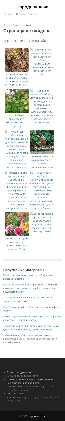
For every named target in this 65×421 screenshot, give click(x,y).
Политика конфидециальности (23, 382)
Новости (20, 13)
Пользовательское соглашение (36, 379)
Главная (7, 13)
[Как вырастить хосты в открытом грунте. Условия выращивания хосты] (42, 152)
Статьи (33, 13)
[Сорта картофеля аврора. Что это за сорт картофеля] (42, 220)
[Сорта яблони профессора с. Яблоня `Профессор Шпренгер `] (17, 111)
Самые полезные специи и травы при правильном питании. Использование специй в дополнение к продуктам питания (30, 288)
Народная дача (32, 7)
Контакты (12, 379)
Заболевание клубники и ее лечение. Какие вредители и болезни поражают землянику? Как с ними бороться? (30, 339)
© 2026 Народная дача (19, 372)
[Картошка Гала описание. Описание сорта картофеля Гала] (42, 60)
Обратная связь (15, 393)
